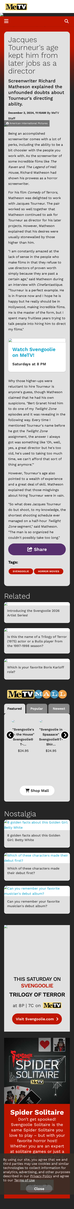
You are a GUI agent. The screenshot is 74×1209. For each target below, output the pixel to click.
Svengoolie (21, 571)
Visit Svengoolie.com (35, 1019)
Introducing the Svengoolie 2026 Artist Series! (33, 613)
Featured (14, 709)
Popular (36, 709)
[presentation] (10, 735)
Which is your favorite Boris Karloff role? (35, 669)
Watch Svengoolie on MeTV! (34, 352)
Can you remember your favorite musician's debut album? (33, 903)
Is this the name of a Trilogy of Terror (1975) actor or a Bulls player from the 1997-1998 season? (37, 641)
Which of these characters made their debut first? (33, 870)
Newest (59, 709)
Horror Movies (48, 571)
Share (39, 549)
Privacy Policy (41, 1176)
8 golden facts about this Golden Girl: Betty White (33, 837)
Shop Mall (39, 790)
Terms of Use (24, 1180)
